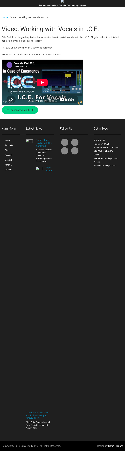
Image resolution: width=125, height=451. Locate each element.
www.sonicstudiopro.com (105, 165)
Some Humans (115, 446)
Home (5, 17)
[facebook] (64, 142)
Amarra (8, 165)
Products (9, 145)
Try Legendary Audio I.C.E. (19, 110)
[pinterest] (64, 150)
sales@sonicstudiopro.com (106, 158)
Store (7, 150)
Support (8, 155)
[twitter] (74, 142)
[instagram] (74, 150)
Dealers (8, 170)
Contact (8, 160)
